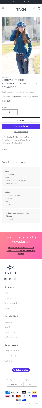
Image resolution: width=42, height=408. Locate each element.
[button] (2, 8)
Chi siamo (8, 293)
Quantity (4, 108)
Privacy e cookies (10, 298)
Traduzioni (8, 361)
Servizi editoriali (10, 356)
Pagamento (8, 322)
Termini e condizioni (11, 303)
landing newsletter (11, 337)
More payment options (21, 131)
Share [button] (6, 149)
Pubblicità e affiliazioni (12, 351)
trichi (17, 404)
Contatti (7, 308)
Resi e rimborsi (9, 332)
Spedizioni (8, 327)
